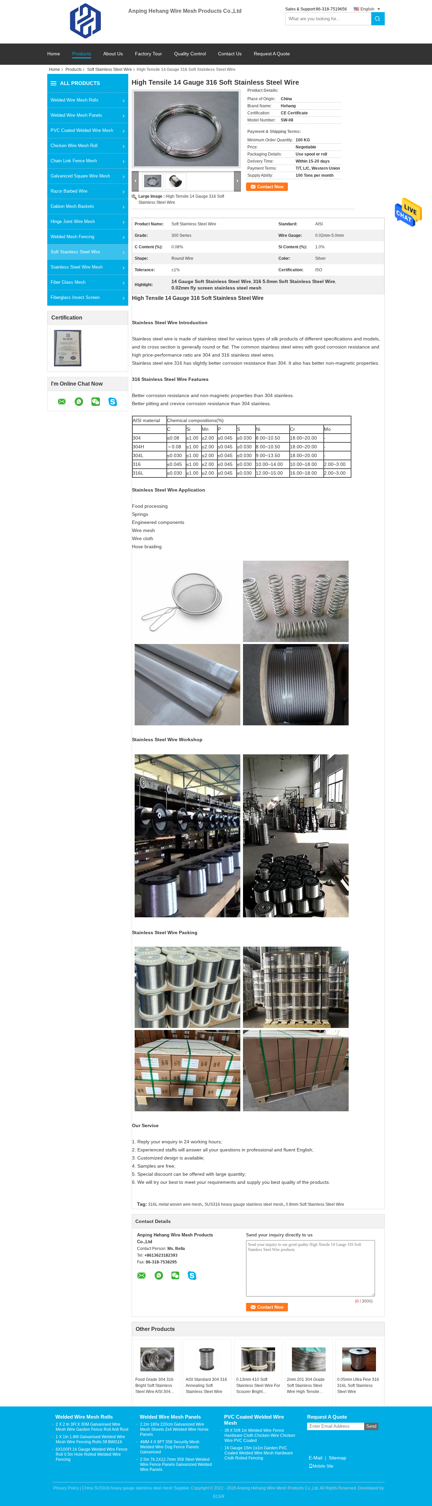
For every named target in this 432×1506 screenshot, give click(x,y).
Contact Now (270, 186)
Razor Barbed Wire (69, 191)
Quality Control (190, 53)
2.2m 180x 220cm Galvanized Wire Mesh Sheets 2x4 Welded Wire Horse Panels (174, 1429)
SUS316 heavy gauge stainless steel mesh (244, 1204)
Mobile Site (323, 1466)
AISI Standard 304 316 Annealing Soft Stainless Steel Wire (206, 1385)
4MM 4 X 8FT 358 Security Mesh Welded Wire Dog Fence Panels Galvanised (169, 1447)
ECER (218, 1496)
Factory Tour (148, 53)
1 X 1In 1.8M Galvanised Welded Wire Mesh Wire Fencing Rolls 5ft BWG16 (90, 1439)
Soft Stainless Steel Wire (109, 69)
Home (53, 53)
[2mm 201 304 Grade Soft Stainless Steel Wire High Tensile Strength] (308, 1359)
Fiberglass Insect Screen (75, 297)
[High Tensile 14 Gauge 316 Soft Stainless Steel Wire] (186, 128)
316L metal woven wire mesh (175, 1204)
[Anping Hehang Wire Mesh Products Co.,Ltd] (87, 21)
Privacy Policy (66, 1488)
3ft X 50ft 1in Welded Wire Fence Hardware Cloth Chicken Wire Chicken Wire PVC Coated (259, 1435)
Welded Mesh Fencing (72, 236)
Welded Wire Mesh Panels (76, 115)
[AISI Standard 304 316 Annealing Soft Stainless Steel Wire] (207, 1359)
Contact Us (230, 53)
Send (371, 1426)
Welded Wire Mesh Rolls (75, 100)
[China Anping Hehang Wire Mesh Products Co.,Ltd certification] (68, 347)
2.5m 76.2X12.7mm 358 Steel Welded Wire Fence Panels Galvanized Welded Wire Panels (176, 1464)
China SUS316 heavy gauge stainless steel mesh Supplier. (136, 1488)
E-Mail (315, 1457)
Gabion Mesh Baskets (72, 206)
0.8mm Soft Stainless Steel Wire (315, 1204)
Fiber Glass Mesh (68, 282)
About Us (113, 53)
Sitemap (337, 1457)
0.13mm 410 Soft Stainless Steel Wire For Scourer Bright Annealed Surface (258, 1386)
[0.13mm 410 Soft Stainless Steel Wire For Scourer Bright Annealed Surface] (258, 1359)
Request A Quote (272, 53)
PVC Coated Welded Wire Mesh (82, 130)
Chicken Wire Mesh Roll (74, 145)
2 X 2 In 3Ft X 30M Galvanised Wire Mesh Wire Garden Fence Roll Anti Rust (92, 1427)
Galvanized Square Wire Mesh (80, 175)
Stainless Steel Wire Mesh (77, 267)
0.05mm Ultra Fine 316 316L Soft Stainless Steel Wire (358, 1385)
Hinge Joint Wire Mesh (73, 221)
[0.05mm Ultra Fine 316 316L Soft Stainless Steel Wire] (359, 1359)
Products (81, 53)
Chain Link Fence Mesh (74, 160)
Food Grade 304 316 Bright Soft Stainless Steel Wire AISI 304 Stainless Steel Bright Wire (154, 1386)
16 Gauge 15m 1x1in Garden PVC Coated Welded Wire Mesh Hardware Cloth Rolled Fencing (258, 1453)
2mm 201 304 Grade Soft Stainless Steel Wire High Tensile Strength (306, 1386)
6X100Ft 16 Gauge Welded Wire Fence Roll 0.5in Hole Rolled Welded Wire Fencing (92, 1454)
